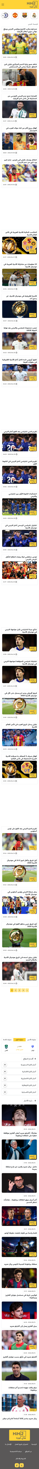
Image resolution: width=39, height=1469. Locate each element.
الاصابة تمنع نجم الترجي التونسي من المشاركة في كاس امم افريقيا (22, 97)
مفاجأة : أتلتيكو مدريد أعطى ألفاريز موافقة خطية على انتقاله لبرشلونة (20, 1134)
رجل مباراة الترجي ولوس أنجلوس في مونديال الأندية (22, 893)
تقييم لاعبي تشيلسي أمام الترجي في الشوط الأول (19, 462)
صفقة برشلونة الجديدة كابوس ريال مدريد (20, 1264)
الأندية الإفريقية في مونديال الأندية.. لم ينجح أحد (22, 297)
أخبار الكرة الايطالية (29, 1085)
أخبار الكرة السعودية (28, 1065)
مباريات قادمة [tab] (7, 1039)
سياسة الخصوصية (16, 1451)
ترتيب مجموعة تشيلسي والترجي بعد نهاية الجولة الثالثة (20, 329)
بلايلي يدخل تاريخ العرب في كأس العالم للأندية (21, 725)
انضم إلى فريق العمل (21, 1444)
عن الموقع (28, 1451)
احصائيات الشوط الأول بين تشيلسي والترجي (23, 495)
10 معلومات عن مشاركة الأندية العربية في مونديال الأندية (20, 265)
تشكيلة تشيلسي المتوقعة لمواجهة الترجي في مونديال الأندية (20, 662)
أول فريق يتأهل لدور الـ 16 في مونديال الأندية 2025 (22, 861)
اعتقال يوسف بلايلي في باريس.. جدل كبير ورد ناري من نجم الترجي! (20, 161)
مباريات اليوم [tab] (19, 1039)
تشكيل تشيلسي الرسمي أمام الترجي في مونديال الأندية (21, 526)
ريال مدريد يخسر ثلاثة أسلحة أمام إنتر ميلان (19, 1418)
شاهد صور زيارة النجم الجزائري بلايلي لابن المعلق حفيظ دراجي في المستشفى (20, 65)
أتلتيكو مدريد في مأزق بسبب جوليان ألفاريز (20, 1357)
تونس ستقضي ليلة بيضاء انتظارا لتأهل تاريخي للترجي (21, 558)
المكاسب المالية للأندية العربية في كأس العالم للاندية (21, 233)
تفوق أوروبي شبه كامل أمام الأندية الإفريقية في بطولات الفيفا (19, 361)
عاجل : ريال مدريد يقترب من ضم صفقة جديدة (21, 1168)
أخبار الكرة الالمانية (29, 1071)
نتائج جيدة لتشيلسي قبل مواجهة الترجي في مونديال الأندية (21, 630)
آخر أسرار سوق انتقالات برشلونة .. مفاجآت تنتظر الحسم (20, 1201)
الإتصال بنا (8, 1444)
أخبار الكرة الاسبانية (29, 1092)
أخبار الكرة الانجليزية (28, 1078)
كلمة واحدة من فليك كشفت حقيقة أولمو (21, 1233)
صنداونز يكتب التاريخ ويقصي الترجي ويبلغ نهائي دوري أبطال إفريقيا (20, 30)
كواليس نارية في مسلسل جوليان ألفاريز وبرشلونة (21, 1296)
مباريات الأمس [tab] (31, 1039)
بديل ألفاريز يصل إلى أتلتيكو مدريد (23, 1326)
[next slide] (3, 15)
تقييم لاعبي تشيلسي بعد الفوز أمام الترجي (20, 431)
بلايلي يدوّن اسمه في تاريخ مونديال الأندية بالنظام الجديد (20, 958)
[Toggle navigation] (2, 4)
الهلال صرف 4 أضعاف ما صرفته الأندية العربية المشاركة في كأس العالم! (21, 757)
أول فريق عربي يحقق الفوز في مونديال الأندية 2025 (21, 925)
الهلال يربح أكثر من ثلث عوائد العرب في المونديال (21, 129)
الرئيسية (35, 24)
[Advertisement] (19, 208)
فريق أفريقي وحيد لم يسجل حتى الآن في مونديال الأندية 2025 (21, 694)
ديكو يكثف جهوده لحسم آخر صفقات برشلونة (22, 1389)
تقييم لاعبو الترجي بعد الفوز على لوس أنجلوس (22, 830)
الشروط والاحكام (21, 1458)
